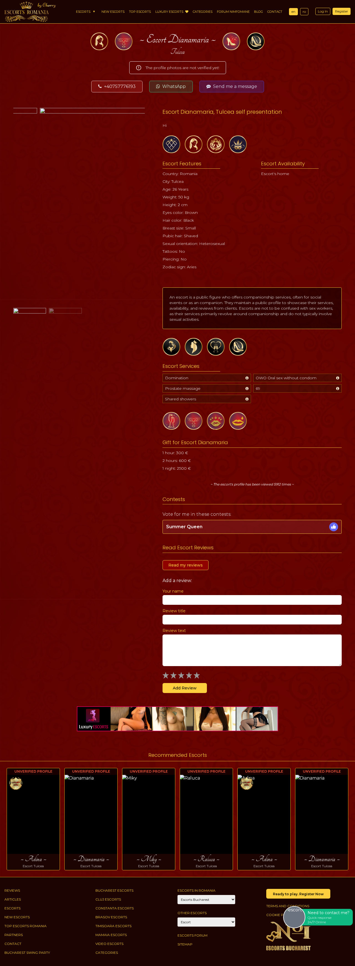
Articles (12, 899)
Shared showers (180, 398)
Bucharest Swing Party (27, 952)
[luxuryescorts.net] (177, 718)
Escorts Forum (192, 935)
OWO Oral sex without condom (286, 377)
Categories (202, 12)
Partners (13, 935)
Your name (173, 591)
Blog (258, 12)
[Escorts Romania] (26, 11)
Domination (176, 377)
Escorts (83, 12)
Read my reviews (185, 565)
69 (258, 388)
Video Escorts (109, 944)
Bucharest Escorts (114, 890)
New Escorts (113, 12)
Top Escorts (140, 12)
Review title (174, 610)
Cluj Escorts (108, 899)
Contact (274, 12)
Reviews (12, 890)
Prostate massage (183, 388)
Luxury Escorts (169, 12)
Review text (174, 630)
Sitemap (185, 944)
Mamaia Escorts (111, 935)
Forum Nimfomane (233, 12)
